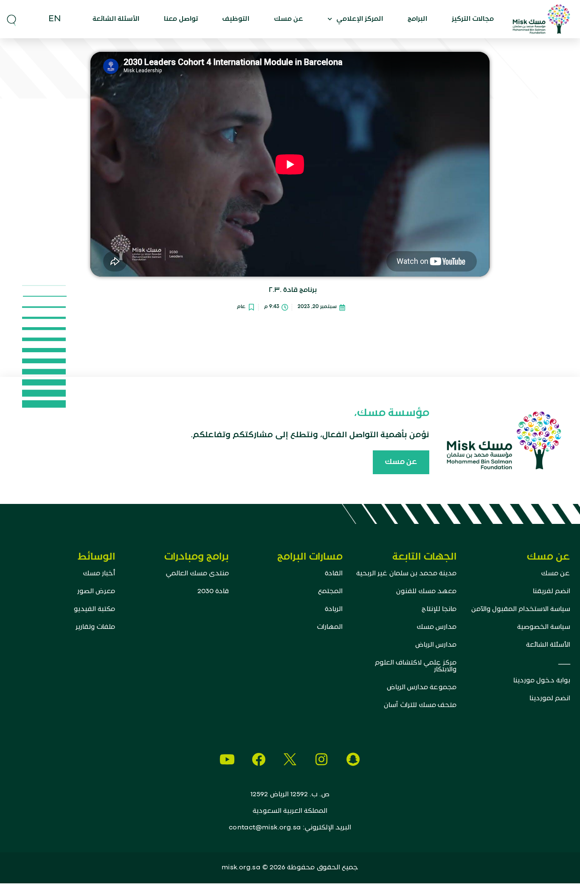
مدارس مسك (436, 627)
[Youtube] (227, 759)
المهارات (330, 627)
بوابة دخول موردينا (541, 681)
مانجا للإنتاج (439, 609)
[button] (11, 19)
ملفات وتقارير (95, 627)
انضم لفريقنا (551, 591)
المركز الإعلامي (359, 19)
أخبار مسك (99, 574)
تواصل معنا (181, 19)
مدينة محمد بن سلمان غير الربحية (406, 574)
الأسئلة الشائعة (116, 19)
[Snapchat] (352, 759)
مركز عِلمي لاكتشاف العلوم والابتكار (415, 666)
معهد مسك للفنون (426, 591)
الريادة (334, 609)
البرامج (417, 19)
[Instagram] (321, 759)
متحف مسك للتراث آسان (420, 705)
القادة (334, 574)
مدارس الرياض (435, 645)
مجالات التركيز (473, 19)
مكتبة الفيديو (94, 609)
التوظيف (235, 19)
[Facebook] (258, 759)
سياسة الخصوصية (543, 627)
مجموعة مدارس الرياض (421, 687)
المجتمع (330, 591)
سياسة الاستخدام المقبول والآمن (520, 609)
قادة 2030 (213, 591)
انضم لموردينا (549, 698)
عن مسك (288, 19)
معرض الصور (96, 591)
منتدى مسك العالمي (197, 574)
